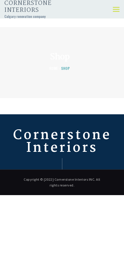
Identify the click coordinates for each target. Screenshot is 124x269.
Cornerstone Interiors (62, 141)
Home (53, 68)
